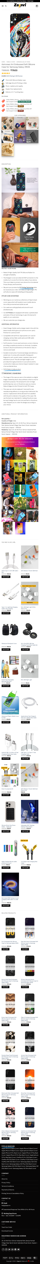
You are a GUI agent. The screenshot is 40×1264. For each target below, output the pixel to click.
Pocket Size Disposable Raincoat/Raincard (8, 680)
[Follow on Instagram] (6, 1249)
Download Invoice (7, 1231)
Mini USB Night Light (26, 680)
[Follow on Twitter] (9, 1249)
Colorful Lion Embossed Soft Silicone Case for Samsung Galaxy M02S (28, 1132)
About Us (4, 1179)
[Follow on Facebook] (3, 1249)
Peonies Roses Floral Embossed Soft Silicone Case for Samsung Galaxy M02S (10, 1056)
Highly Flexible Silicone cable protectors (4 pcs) (9, 862)
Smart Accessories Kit (7, 789)
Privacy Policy (6, 1183)
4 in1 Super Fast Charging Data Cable (29, 862)
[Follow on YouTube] (18, 1249)
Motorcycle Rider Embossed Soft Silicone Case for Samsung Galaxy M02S (10, 1094)
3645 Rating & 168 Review (14, 76)
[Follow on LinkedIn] (15, 1249)
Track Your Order (7, 1227)
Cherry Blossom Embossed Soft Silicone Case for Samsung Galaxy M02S (10, 1132)
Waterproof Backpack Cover (9, 643)
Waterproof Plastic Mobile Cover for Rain (10, 716)
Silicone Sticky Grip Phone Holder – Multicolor (8, 826)
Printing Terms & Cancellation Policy (13, 1193)
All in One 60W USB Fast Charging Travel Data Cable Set (29, 644)
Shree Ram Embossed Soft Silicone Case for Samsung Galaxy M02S (28, 1094)
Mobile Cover (11, 62)
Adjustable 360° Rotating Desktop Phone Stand (27, 826)
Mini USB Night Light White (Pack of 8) (28, 607)
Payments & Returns (8, 1190)
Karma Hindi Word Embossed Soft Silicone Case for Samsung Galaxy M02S (10, 981)
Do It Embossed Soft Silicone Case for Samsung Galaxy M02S (10, 942)
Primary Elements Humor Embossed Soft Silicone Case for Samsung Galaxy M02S (29, 981)
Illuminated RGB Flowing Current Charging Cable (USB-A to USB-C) (10, 899)
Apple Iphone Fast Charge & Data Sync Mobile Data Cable (28, 716)
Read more (5, 949)
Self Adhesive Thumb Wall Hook (29, 570)
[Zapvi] (20, 6)
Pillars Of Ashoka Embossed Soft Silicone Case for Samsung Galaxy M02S (29, 1019)
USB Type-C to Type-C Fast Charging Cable (28, 753)
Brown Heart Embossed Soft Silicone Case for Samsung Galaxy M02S (9, 1019)
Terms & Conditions (8, 1186)
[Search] (5, 6)
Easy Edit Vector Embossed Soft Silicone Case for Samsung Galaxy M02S (29, 943)
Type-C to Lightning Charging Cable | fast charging (9, 607)
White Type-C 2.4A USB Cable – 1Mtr (10, 571)
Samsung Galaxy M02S (23, 62)
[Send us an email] (12, 1249)
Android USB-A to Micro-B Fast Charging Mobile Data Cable (10, 753)
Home (3, 62)
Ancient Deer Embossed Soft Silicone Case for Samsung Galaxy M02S (28, 1056)
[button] (3, 6)
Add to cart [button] (6, 576)
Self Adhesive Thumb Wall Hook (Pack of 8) (29, 789)
